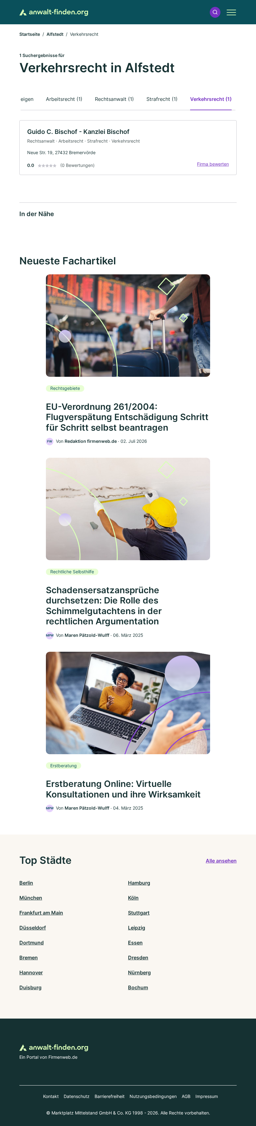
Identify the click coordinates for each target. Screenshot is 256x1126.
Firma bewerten (213, 164)
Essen (135, 942)
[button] (215, 12)
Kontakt (51, 1096)
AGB (186, 1096)
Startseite (29, 34)
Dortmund (31, 942)
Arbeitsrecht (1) (64, 99)
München (30, 898)
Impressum (206, 1096)
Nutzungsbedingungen (153, 1096)
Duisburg (30, 987)
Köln (133, 898)
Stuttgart (139, 913)
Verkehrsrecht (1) (211, 99)
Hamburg (139, 883)
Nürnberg (139, 972)
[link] (128, 147)
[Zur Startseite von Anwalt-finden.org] (53, 12)
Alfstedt (55, 34)
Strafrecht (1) (162, 99)
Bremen (28, 957)
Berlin (26, 883)
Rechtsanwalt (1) (114, 99)
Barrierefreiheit (110, 1096)
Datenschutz (77, 1096)
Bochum (138, 987)
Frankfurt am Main (41, 913)
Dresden (138, 957)
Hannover (31, 972)
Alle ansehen (221, 861)
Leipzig (136, 928)
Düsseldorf (32, 928)
